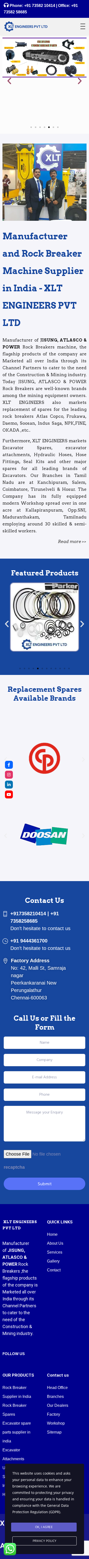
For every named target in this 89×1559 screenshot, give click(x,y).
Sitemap (54, 1432)
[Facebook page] (9, 765)
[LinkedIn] (9, 785)
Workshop (56, 1423)
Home (52, 1234)
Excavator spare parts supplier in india (16, 1432)
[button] (9, 80)
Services (54, 1252)
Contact (54, 1270)
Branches (55, 1396)
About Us (55, 1243)
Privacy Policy (45, 1541)
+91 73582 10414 (39, 5)
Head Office (57, 1388)
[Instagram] (9, 775)
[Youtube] (9, 794)
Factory (53, 1414)
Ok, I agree (44, 1527)
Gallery (53, 1261)
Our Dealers (57, 1405)
